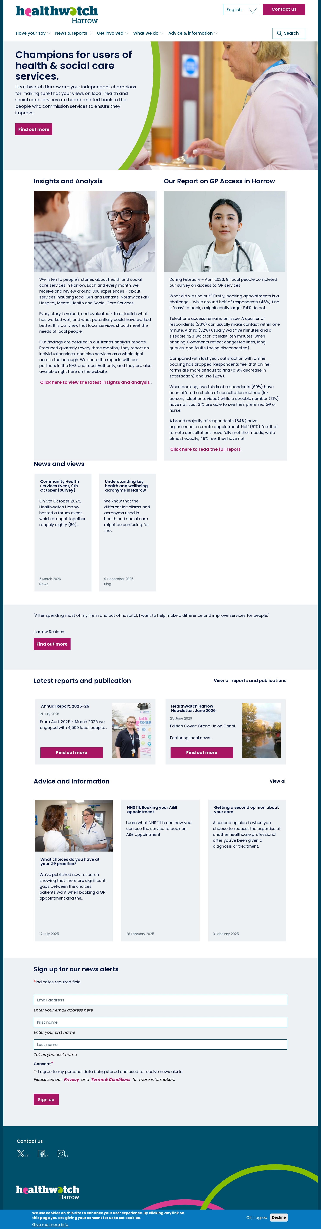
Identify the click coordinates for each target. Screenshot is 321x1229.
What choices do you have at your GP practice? (70, 861)
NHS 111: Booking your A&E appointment (152, 809)
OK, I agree (256, 1217)
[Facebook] (44, 1153)
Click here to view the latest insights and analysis (95, 382)
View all (278, 781)
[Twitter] (23, 1153)
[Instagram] (63, 1153)
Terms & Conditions (110, 1079)
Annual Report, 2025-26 (65, 706)
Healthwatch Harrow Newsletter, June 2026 (193, 708)
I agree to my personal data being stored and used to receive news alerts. (110, 1071)
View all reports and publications (250, 680)
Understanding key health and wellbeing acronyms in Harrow (126, 486)
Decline (279, 1217)
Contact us (284, 9)
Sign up (46, 1100)
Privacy (71, 1079)
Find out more (33, 129)
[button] (241, 9)
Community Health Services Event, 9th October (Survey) (59, 486)
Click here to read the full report (205, 449)
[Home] (57, 15)
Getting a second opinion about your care (246, 809)
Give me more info (50, 1224)
